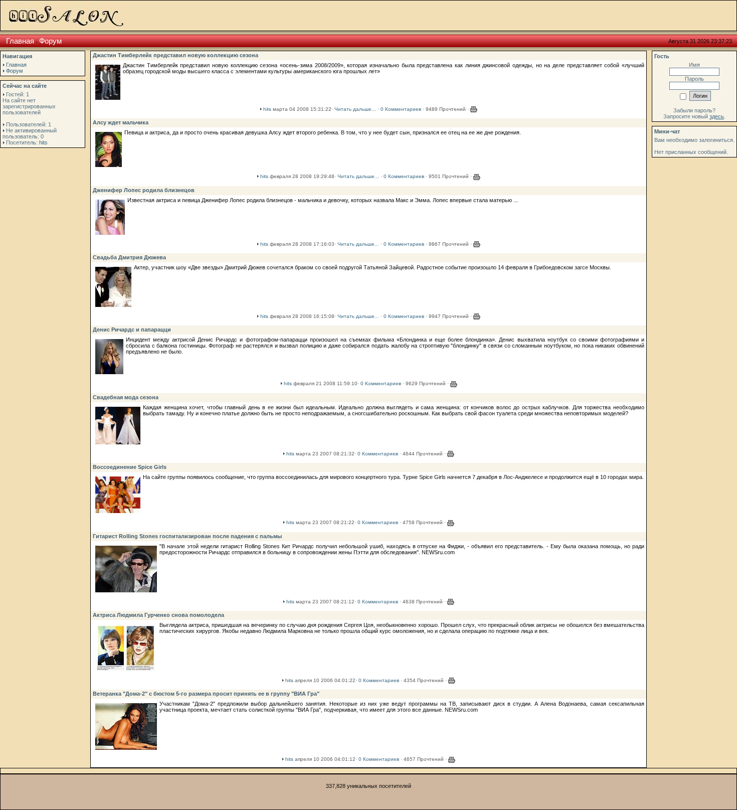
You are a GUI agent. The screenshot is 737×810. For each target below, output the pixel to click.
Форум (50, 41)
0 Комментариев (401, 109)
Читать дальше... (355, 109)
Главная (20, 41)
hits (43, 142)
